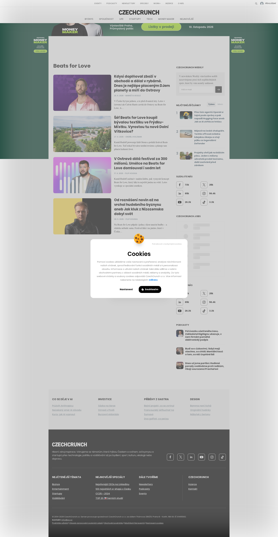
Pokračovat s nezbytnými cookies (167, 244)
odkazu (153, 279)
